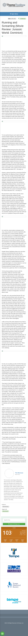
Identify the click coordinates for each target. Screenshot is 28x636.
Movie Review (5, 511)
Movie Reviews (5, 506)
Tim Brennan (22, 18)
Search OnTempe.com (14, 524)
